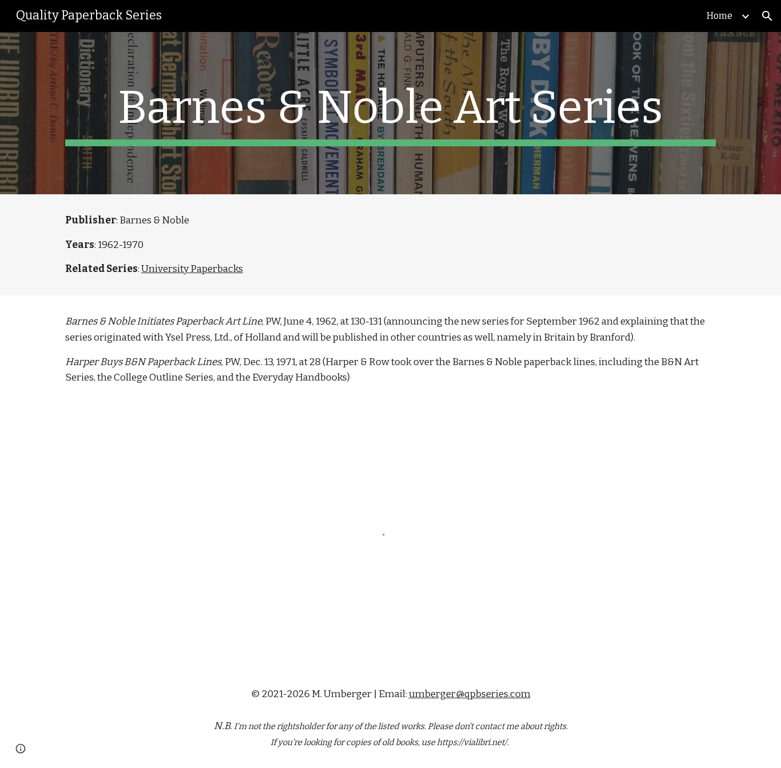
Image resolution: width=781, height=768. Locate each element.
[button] (767, 16)
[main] (390, 113)
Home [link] (719, 15)
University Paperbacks (192, 269)
